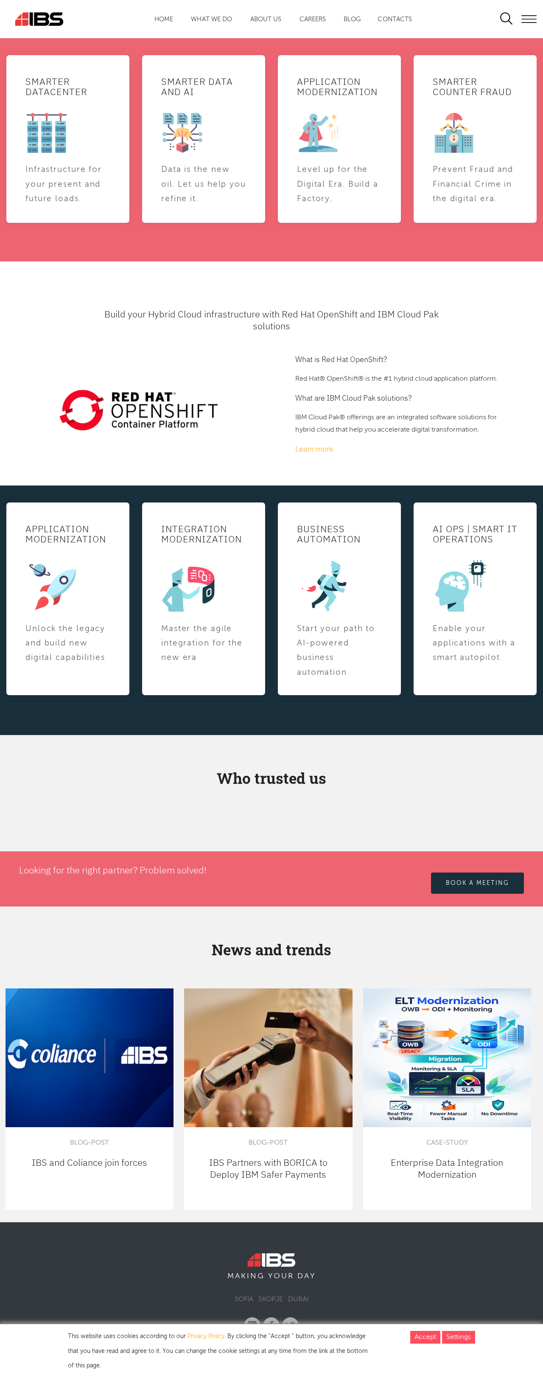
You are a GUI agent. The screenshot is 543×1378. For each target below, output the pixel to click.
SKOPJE (270, 1299)
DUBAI (298, 1299)
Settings (458, 1337)
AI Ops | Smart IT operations (475, 533)
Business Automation (329, 533)
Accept (425, 1337)
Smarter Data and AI (197, 86)
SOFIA (244, 1299)
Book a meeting (477, 883)
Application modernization (65, 533)
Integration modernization (201, 533)
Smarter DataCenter (56, 86)
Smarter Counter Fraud (472, 86)
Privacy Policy (206, 1336)
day (306, 1276)
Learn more (314, 449)
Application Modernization (337, 86)
